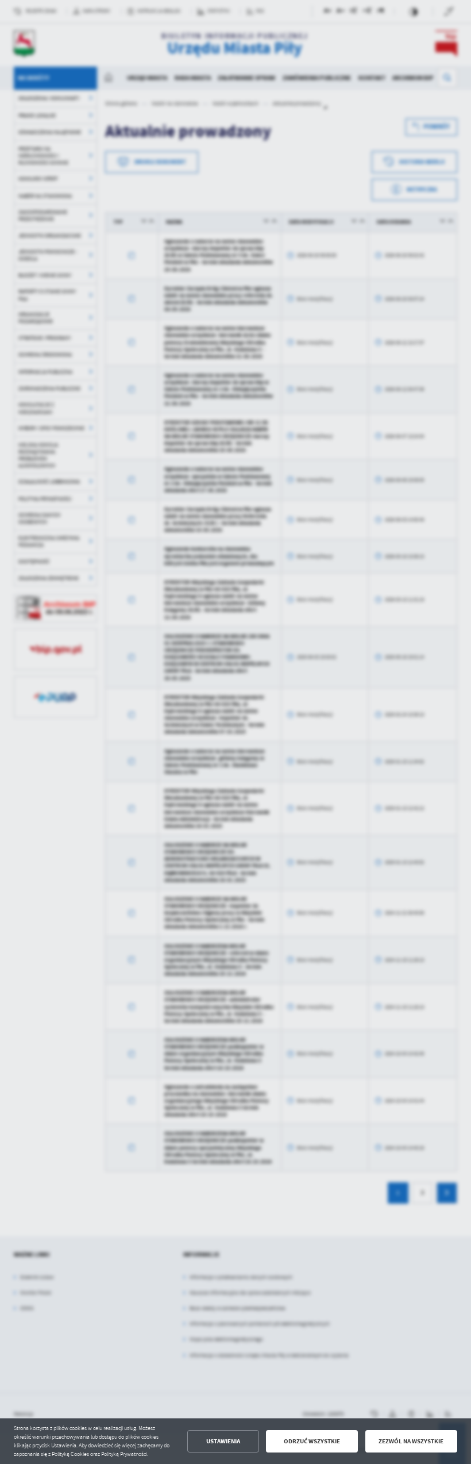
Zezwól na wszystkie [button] (411, 1441)
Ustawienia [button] (223, 1441)
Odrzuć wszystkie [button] (312, 1441)
